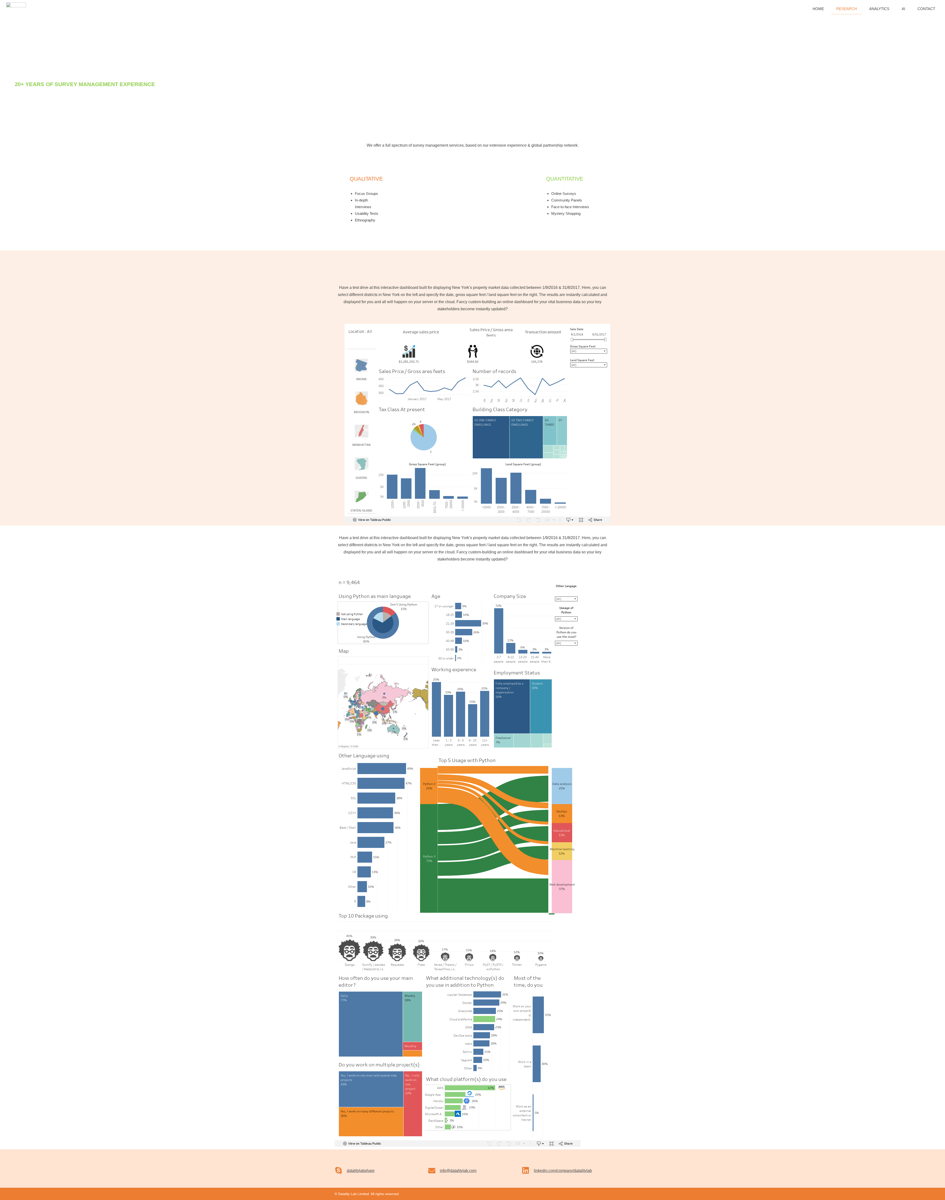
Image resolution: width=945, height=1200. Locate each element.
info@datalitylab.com (458, 1171)
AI (903, 9)
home (818, 9)
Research (846, 9)
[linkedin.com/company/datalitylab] (525, 1170)
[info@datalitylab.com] (431, 1170)
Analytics (879, 9)
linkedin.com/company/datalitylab (563, 1171)
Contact (926, 9)
